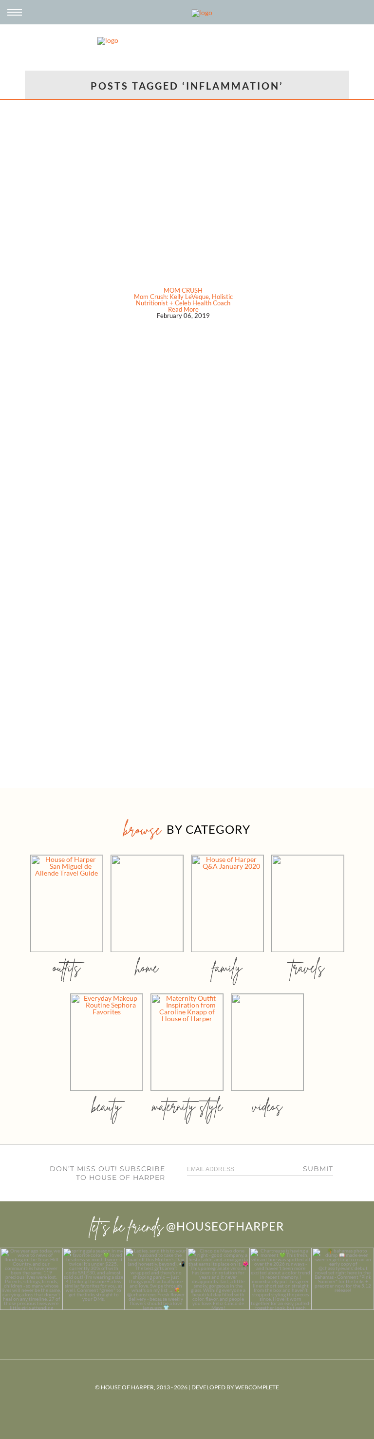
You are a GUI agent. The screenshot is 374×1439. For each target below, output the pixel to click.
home (146, 967)
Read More (183, 309)
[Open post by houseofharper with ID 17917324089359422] (218, 1279)
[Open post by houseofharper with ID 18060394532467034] (93, 1279)
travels (307, 967)
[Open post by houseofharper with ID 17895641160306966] (343, 1279)
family (227, 967)
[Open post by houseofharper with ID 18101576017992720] (280, 1279)
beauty (106, 1106)
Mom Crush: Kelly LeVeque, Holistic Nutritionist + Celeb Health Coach (183, 300)
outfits (66, 967)
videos (267, 1106)
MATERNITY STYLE (187, 1106)
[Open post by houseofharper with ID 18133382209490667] (156, 1279)
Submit (318, 1168)
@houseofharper (225, 1226)
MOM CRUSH (183, 290)
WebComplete (257, 1387)
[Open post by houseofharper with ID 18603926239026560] (31, 1279)
